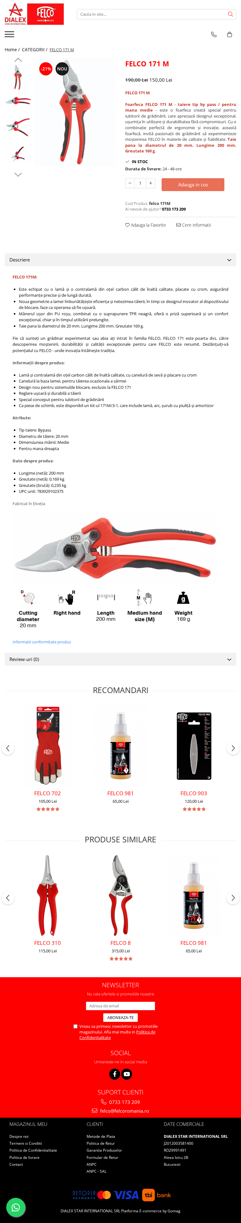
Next (18, 174)
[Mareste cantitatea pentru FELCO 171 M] (150, 183)
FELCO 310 (47, 942)
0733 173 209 (124, 1102)
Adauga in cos (193, 184)
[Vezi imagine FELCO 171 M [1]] (18, 100)
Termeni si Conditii (25, 1143)
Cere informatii (196, 225)
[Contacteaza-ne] (214, 34)
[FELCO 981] (120, 745)
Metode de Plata (101, 1136)
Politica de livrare (24, 1157)
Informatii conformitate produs (42, 642)
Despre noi (19, 1136)
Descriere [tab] (19, 259)
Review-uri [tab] (24, 659)
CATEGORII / (35, 49)
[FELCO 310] (47, 895)
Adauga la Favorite (148, 225)
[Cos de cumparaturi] (229, 34)
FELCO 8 (120, 942)
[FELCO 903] (193, 745)
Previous (18, 61)
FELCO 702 (47, 793)
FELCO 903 (193, 793)
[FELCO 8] (120, 895)
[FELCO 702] (47, 745)
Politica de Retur (101, 1143)
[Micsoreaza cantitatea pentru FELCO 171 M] (130, 183)
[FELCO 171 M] (75, 112)
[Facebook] (114, 1074)
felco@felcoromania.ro (124, 1111)
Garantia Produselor (104, 1150)
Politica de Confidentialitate (33, 1150)
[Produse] (10, 36)
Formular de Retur (102, 1157)
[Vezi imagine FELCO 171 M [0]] (18, 77)
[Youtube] (126, 1074)
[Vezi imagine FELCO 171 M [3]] (18, 154)
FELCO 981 (120, 793)
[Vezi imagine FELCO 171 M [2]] (18, 127)
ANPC (92, 1164)
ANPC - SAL (96, 1171)
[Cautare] (230, 14)
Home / (13, 49)
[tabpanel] (75, 112)
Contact (16, 1164)
